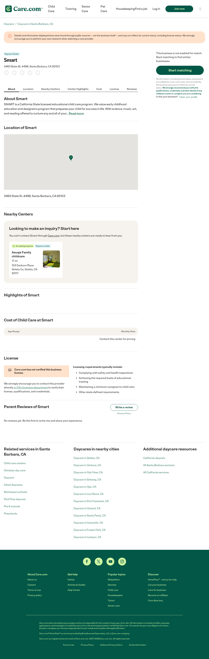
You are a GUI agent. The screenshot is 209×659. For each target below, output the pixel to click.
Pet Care (104, 9)
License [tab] (114, 88)
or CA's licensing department (31, 387)
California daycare (154, 458)
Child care (113, 590)
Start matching (180, 70)
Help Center (74, 590)
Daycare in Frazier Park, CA (90, 529)
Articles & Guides (76, 584)
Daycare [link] (9, 24)
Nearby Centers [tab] (50, 88)
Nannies (112, 584)
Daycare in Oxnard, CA (87, 508)
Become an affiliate (158, 595)
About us (32, 579)
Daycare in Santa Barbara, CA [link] (35, 24)
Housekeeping (125, 9)
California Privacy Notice (111, 645)
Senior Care (86, 9)
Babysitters (114, 579)
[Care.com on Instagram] (122, 561)
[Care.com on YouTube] (110, 561)
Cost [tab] (99, 88)
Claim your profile (188, 96)
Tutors (111, 600)
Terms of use (34, 590)
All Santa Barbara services (159, 465)
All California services (156, 472)
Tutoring (70, 9)
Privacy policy (34, 595)
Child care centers (15, 463)
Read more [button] (76, 113)
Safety (71, 579)
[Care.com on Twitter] (99, 561)
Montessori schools (15, 492)
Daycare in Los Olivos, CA (89, 494)
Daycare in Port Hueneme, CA (91, 501)
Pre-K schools (12, 506)
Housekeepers (115, 595)
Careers (31, 584)
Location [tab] (28, 88)
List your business (157, 584)
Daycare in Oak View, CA (88, 472)
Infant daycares (13, 484)
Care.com (53, 235)
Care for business (157, 590)
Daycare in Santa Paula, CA (90, 515)
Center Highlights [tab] (78, 88)
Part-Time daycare (15, 499)
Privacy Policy (87, 645)
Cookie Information (137, 645)
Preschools (10, 513)
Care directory (155, 600)
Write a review (124, 407)
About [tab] (11, 88)
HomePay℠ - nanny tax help (162, 579)
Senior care (114, 605)
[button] (156, 9)
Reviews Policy (124, 413)
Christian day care (14, 470)
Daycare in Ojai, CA (85, 486)
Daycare (9, 477)
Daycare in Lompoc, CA (87, 537)
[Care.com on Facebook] (87, 561)
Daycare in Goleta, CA (87, 458)
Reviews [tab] (132, 88)
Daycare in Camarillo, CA (88, 522)
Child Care (51, 9)
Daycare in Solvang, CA (87, 479)
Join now (179, 8)
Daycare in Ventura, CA (87, 465)
